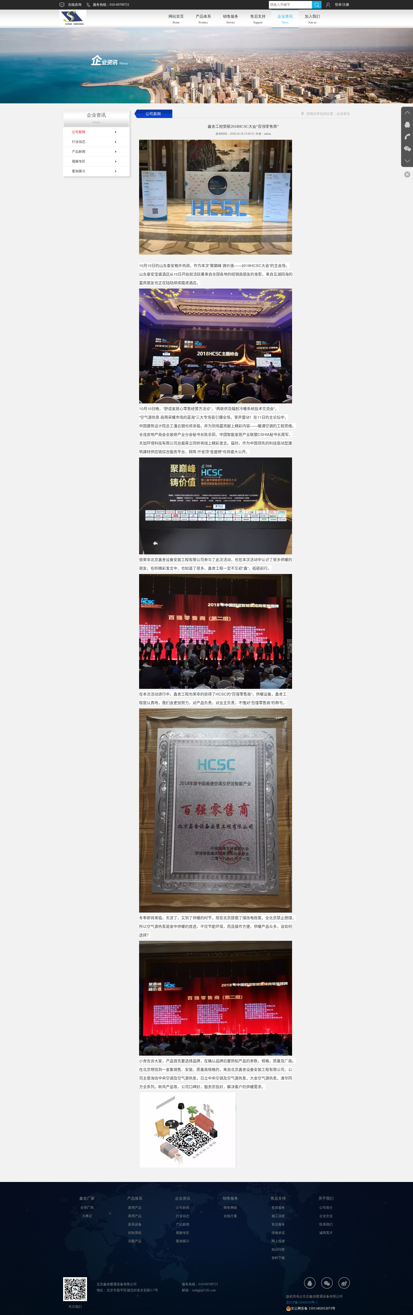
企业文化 (326, 1216)
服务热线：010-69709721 (111, 4)
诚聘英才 (326, 1233)
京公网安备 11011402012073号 (313, 1308)
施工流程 (278, 1216)
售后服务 (278, 1224)
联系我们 (326, 1224)
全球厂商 (87, 1207)
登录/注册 (342, 4)
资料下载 (278, 1258)
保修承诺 (278, 1233)
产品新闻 (78, 151)
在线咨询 (75, 4)
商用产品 (134, 1216)
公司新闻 (78, 132)
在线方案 (230, 1216)
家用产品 (134, 1207)
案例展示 (78, 171)
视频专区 (78, 161)
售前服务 (278, 1207)
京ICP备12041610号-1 (302, 1302)
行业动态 (78, 142)
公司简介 (326, 1207)
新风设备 (134, 1224)
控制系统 (134, 1233)
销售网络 (230, 1207)
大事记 (87, 1216)
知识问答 (278, 1249)
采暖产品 (134, 1241)
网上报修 (278, 1241)
